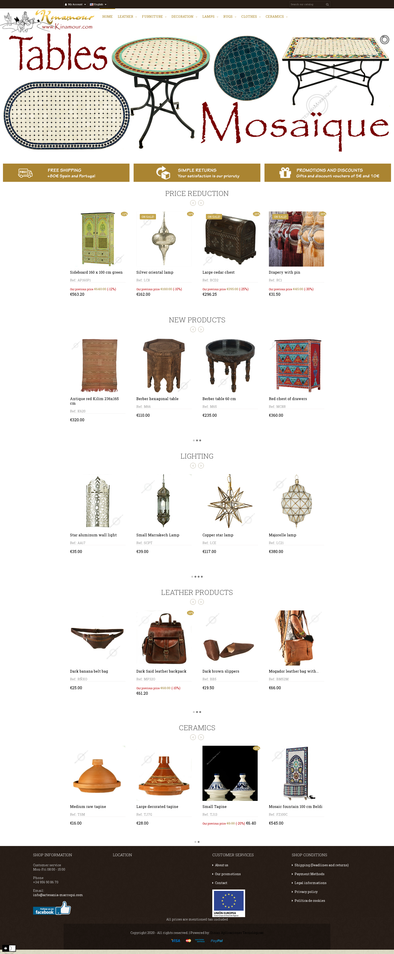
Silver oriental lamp (154, 272)
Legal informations (311, 883)
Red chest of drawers (221, 398)
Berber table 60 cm (153, 398)
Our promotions (228, 874)
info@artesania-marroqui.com (58, 895)
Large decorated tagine (157, 806)
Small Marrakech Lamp (157, 534)
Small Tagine (214, 806)
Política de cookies (310, 900)
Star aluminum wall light (93, 534)
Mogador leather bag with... (294, 671)
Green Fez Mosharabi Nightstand (288, 401)
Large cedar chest (218, 272)
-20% (256, 748)
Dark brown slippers (220, 671)
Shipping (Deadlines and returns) (322, 865)
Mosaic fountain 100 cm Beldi (295, 806)
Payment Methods (309, 874)
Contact (221, 883)
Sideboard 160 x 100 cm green (96, 272)
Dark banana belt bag (89, 671)
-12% (124, 214)
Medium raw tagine (88, 806)
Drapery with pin (284, 272)
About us (221, 865)
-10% (190, 613)
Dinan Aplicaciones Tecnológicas (237, 933)
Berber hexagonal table (91, 398)
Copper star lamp (217, 534)
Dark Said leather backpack (161, 671)
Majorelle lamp (282, 534)
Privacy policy (306, 892)
